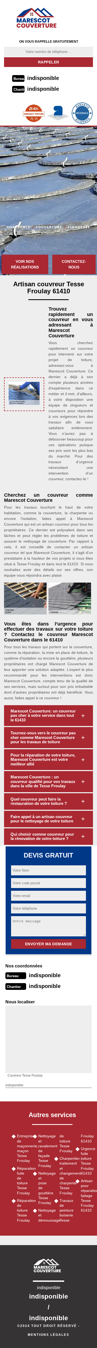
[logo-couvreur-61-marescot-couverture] (38, 17)
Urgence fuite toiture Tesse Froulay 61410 (87, 1161)
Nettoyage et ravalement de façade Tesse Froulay (44, 1151)
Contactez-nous (74, 264)
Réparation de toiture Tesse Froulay (23, 1210)
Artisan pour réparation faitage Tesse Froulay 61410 (87, 1195)
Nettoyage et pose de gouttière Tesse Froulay (44, 1188)
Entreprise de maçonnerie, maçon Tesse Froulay (23, 1148)
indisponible (43, 78)
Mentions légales (48, 1335)
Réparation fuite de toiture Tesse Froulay (23, 1180)
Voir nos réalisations (25, 264)
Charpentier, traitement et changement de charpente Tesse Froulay (66, 1175)
